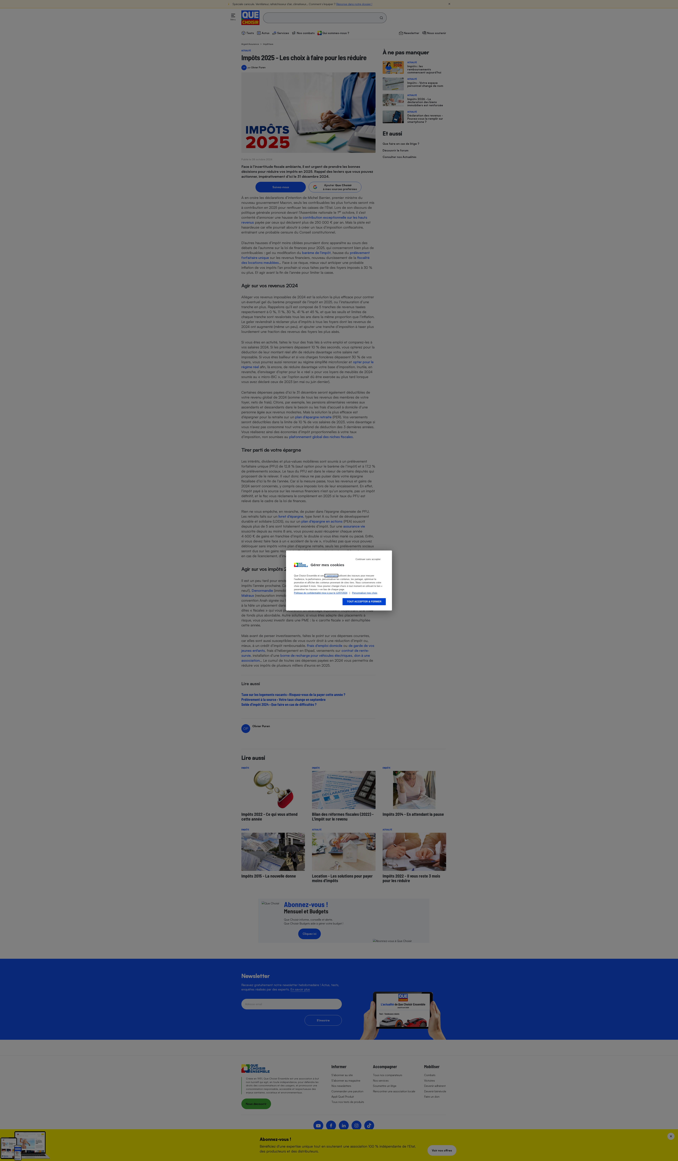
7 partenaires (331, 575)
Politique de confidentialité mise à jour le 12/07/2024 (320, 593)
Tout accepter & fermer (364, 601)
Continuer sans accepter (368, 559)
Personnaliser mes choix (364, 593)
